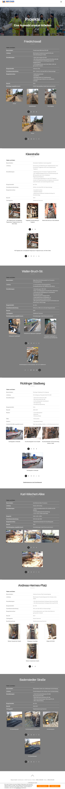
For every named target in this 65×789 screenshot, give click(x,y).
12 (36, 370)
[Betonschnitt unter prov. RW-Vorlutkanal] (50, 218)
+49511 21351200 (39, 779)
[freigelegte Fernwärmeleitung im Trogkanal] (32, 218)
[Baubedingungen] (32, 104)
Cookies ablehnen (54, 786)
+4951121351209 (50, 779)
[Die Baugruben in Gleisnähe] (14, 439)
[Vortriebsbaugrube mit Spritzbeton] (32, 727)
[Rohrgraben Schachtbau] (32, 639)
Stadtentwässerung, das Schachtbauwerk (32, 482)
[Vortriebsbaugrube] (51, 727)
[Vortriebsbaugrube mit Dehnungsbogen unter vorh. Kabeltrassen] (32, 362)
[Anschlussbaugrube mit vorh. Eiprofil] (32, 439)
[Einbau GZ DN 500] (50, 639)
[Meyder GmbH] (8, 2)
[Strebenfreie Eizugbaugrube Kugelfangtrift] (32, 331)
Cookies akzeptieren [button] (43, 786)
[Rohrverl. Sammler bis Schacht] (14, 639)
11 (33, 370)
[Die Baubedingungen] (14, 727)
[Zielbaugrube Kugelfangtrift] (14, 333)
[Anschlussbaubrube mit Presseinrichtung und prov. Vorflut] (50, 439)
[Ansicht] (14, 101)
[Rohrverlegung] (50, 104)
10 (31, 370)
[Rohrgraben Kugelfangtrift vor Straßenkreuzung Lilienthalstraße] (50, 333)
